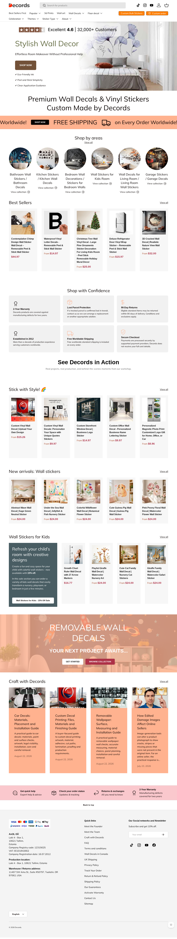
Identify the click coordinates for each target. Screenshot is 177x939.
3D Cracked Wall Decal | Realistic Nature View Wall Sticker (151, 244)
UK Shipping (90, 859)
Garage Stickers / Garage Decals (157, 176)
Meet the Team (92, 831)
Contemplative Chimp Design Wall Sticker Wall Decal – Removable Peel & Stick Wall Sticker (22, 245)
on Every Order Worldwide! (128, 122)
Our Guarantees (92, 887)
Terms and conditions (95, 848)
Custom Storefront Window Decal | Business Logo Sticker (86, 431)
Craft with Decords (94, 837)
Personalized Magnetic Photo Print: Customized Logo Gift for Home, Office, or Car (153, 432)
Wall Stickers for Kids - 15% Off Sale (33, 600)
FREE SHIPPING (58, 122)
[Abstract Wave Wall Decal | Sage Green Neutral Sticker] (23, 491)
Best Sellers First (17, 13)
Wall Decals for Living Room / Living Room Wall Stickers (129, 180)
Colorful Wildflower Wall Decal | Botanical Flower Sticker (88, 511)
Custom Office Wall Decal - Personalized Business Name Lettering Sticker (120, 431)
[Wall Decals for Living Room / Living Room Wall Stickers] (129, 158)
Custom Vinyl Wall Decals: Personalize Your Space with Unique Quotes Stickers (54, 432)
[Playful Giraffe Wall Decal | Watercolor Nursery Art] (101, 554)
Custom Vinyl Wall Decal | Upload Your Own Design (21, 429)
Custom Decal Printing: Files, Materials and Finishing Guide (66, 722)
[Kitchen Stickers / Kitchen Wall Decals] (47, 158)
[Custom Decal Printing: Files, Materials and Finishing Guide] (68, 697)
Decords (18, 927)
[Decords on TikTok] (132, 845)
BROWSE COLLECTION (100, 662)
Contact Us (90, 898)
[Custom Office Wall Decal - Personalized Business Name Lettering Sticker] (121, 409)
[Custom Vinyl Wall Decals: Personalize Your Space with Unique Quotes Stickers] (56, 409)
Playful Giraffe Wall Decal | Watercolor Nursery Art (99, 573)
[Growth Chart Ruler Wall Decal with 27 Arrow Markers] (73, 554)
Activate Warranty (94, 892)
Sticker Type (48, 18)
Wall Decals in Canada (96, 854)
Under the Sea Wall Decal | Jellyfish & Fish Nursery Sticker (54, 511)
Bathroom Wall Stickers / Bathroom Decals (20, 180)
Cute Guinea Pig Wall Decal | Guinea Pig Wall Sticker (120, 511)
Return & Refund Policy (96, 876)
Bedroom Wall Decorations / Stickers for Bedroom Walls (74, 180)
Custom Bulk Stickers (131, 13)
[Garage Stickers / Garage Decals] (156, 158)
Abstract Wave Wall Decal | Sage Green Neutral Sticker (21, 511)
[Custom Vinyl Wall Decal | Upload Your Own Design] (23, 409)
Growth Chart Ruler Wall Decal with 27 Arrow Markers (72, 573)
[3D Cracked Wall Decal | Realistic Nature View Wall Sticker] (154, 222)
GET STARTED (73, 662)
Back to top (88, 805)
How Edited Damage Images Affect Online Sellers (148, 722)
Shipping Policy (92, 881)
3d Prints (49, 13)
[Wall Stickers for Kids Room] (102, 158)
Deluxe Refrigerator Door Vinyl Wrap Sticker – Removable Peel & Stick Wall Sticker (120, 245)
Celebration (15, 18)
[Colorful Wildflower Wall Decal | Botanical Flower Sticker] (88, 491)
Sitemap (88, 903)
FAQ (86, 843)
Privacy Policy (91, 865)
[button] (166, 5)
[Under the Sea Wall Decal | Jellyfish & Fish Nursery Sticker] (56, 491)
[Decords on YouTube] (147, 845)
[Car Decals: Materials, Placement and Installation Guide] (27, 697)
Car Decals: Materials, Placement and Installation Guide (26, 722)
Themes (32, 18)
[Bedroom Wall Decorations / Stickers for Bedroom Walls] (75, 158)
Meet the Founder (93, 826)
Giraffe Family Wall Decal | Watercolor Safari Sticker (156, 573)
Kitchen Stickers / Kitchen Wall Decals (47, 178)
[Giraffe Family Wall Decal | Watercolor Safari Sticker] (156, 554)
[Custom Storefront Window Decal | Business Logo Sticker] (88, 409)
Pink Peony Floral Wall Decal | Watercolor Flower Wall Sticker (154, 511)
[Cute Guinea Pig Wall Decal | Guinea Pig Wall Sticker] (121, 491)
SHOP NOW (25, 65)
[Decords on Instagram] (139, 845)
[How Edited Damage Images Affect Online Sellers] (150, 697)
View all (88, 142)
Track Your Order (93, 870)
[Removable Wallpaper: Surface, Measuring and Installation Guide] (109, 697)
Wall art (61, 13)
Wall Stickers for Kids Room (102, 176)
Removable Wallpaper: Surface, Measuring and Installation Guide (108, 724)
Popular (33, 13)
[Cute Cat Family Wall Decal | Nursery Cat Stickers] (128, 554)
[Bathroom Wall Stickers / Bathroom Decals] (20, 158)
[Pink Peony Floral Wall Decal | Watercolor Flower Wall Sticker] (154, 491)
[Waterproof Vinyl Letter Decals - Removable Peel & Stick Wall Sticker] (56, 222)
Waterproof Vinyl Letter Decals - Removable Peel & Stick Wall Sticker (53, 244)
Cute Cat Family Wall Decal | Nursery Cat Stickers (127, 573)
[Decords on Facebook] (154, 845)
